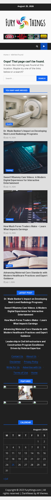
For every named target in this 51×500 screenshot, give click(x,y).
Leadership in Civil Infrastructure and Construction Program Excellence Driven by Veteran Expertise (25, 345)
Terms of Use (20, 372)
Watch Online (44, 46)
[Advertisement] (25, 36)
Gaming (10, 170)
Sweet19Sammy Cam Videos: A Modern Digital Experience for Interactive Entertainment (25, 157)
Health (9, 124)
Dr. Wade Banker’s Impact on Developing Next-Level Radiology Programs (25, 111)
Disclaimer (15, 361)
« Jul (6, 478)
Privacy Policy (31, 361)
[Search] (37, 46)
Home (34, 372)
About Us (31, 356)
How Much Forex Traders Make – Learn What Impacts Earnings (25, 206)
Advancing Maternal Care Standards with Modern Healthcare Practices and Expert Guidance (25, 253)
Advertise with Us (32, 367)
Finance (10, 219)
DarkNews (27, 493)
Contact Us (17, 356)
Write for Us (13, 367)
